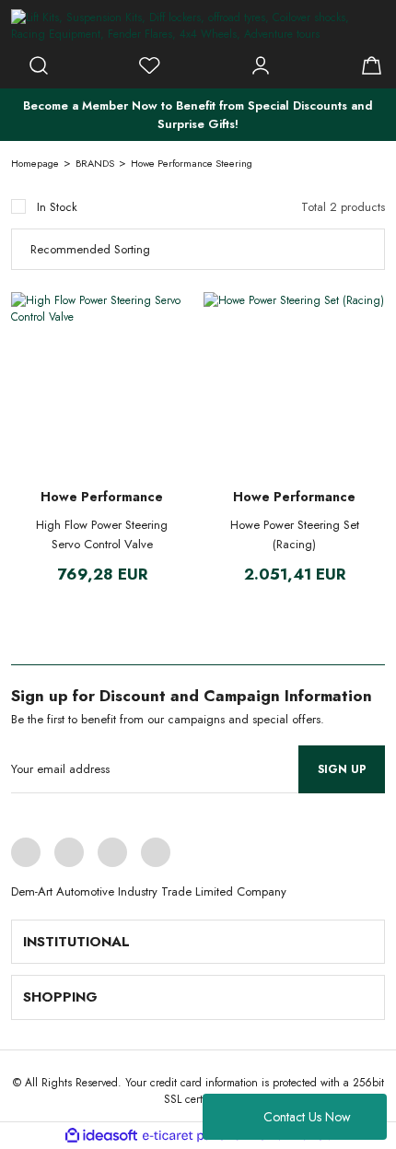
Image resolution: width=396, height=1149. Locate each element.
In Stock (57, 207)
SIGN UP (342, 769)
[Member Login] (260, 65)
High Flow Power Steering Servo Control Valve (102, 534)
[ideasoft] (101, 1135)
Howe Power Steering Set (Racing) (294, 534)
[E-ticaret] (196, 1135)
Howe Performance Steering (191, 163)
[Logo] (198, 25)
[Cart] (371, 65)
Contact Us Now (307, 1117)
